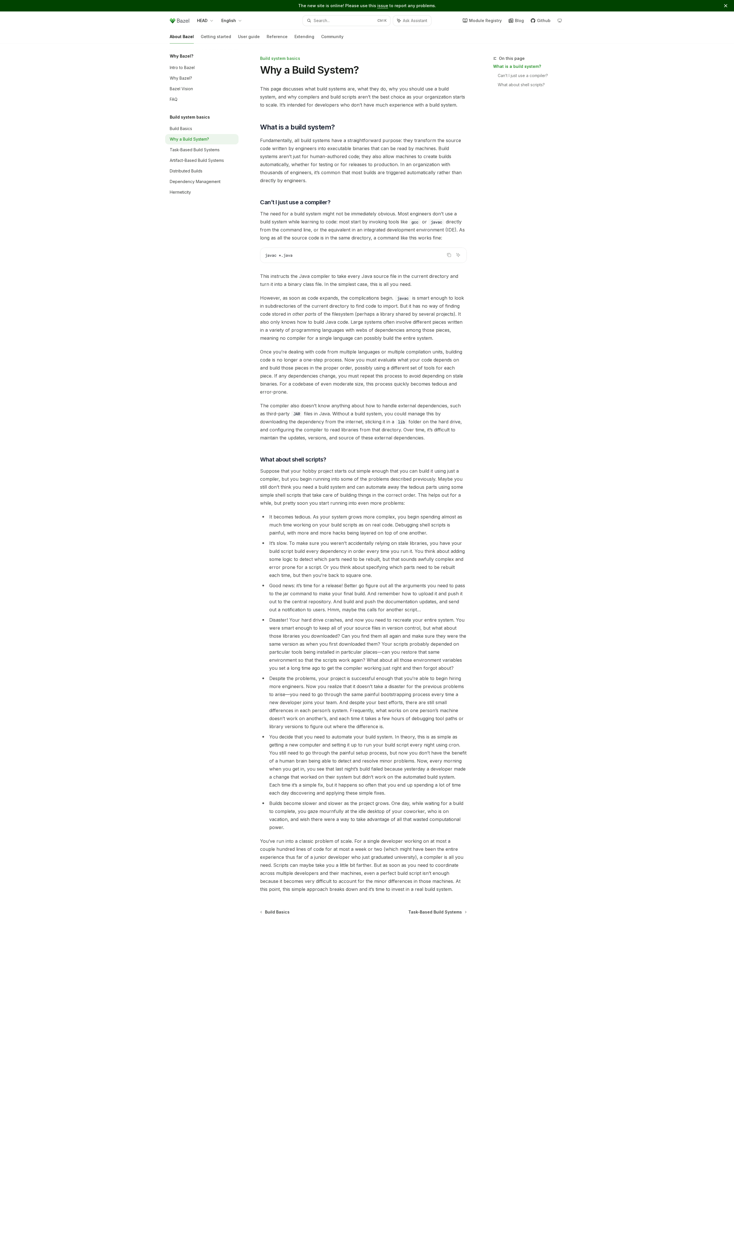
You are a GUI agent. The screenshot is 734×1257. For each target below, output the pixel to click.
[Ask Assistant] (458, 255)
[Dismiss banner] (725, 5)
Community (332, 36)
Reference (277, 36)
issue (382, 5)
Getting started (216, 36)
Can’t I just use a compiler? (523, 75)
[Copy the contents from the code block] (449, 255)
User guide (249, 36)
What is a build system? (517, 66)
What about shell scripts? (521, 84)
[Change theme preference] (559, 20)
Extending (304, 36)
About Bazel (182, 36)
